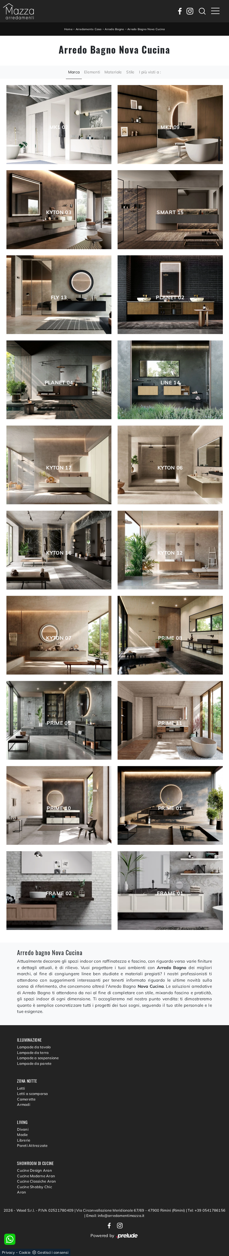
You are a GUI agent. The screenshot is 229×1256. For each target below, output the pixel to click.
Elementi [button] (92, 72)
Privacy (8, 1252)
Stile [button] (130, 72)
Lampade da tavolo (34, 1047)
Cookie (25, 1252)
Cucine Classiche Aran (36, 1181)
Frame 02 (59, 893)
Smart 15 (170, 212)
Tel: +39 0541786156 (206, 1210)
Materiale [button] (113, 72)
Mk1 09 (170, 127)
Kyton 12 (170, 553)
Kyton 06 (170, 468)
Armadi (23, 1104)
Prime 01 (170, 808)
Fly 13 (59, 297)
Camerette (26, 1099)
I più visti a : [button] (150, 72)
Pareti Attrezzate (32, 1145)
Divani (22, 1129)
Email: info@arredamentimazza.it (115, 1215)
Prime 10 (59, 808)
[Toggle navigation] (215, 11)
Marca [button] (74, 72)
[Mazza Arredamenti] (18, 11)
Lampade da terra (33, 1052)
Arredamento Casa (89, 29)
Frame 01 (170, 893)
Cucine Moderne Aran (36, 1176)
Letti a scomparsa (32, 1093)
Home (68, 29)
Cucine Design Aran (34, 1170)
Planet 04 (59, 383)
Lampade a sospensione (38, 1058)
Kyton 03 (58, 212)
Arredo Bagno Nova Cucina (146, 29)
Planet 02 (170, 297)
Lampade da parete (34, 1063)
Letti (21, 1088)
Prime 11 (170, 723)
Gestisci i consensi (52, 1252)
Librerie (23, 1140)
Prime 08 (170, 638)
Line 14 (170, 383)
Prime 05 (59, 723)
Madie (22, 1134)
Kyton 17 (58, 468)
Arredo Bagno (114, 29)
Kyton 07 (58, 638)
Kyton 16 (58, 553)
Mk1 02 (58, 127)
